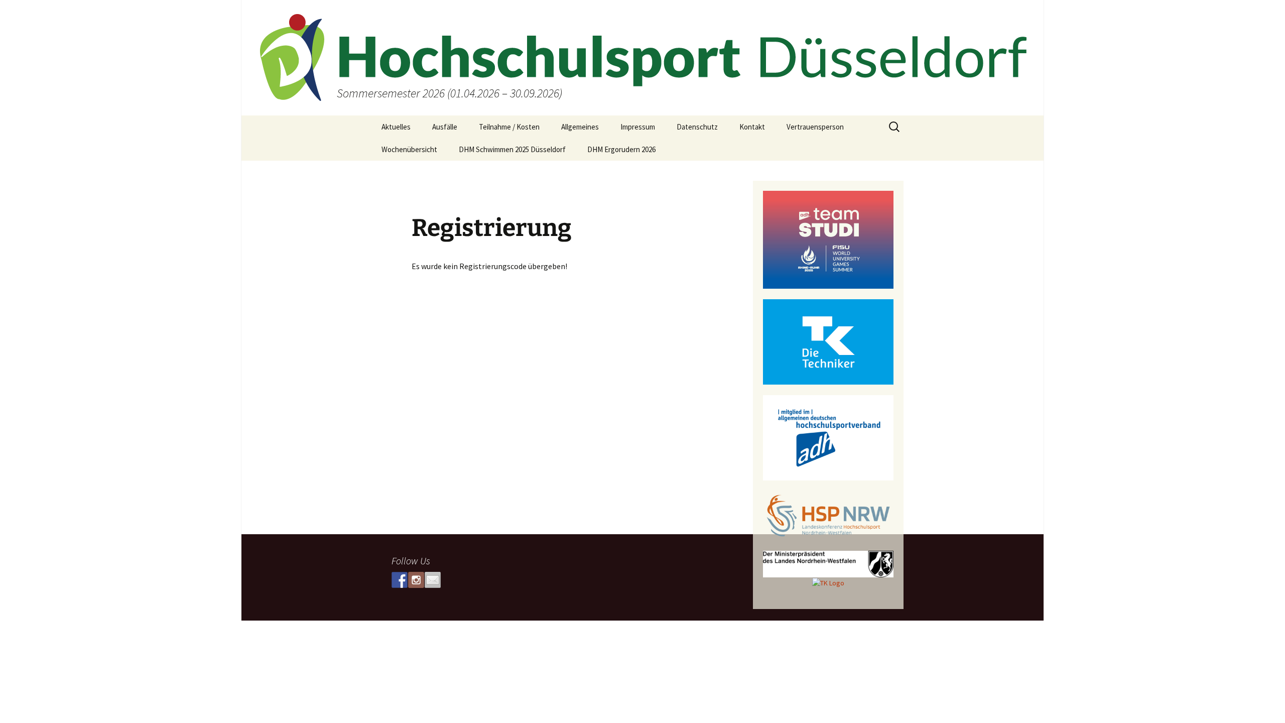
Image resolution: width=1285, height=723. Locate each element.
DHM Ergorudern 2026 (621, 149)
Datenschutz (697, 127)
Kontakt (752, 127)
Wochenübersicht (409, 149)
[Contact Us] (433, 580)
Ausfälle (444, 127)
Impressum (637, 127)
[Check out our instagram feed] (416, 580)
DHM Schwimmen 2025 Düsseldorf (512, 149)
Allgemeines (580, 127)
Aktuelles (396, 127)
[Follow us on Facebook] (400, 580)
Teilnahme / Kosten (509, 127)
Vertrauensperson (815, 127)
